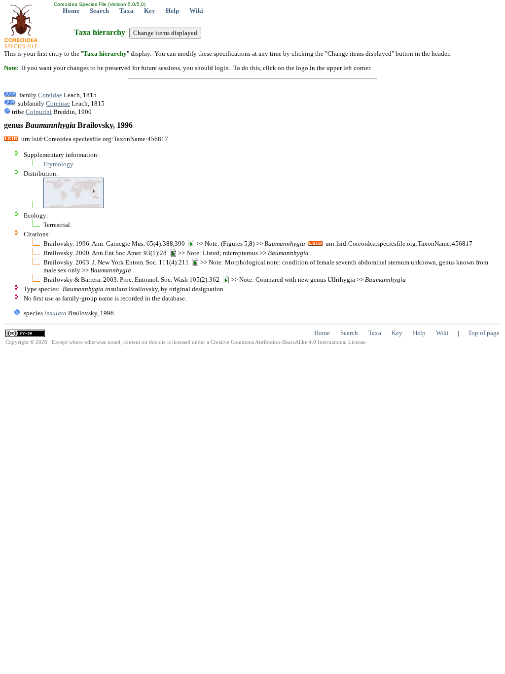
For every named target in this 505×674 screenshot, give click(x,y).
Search (99, 10)
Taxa (126, 10)
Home (71, 10)
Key (149, 10)
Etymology (58, 164)
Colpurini (39, 111)
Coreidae (50, 95)
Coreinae (58, 103)
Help (172, 10)
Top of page (484, 333)
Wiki (196, 10)
